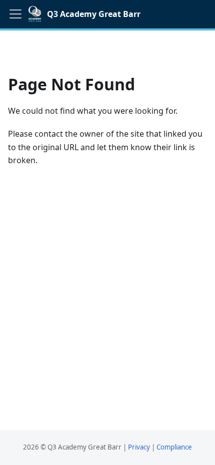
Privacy (139, 447)
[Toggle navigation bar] (15, 13)
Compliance (174, 447)
